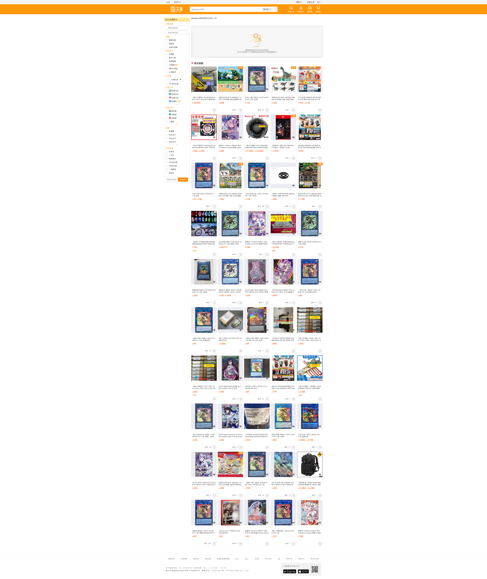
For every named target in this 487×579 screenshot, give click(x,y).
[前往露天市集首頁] (176, 9)
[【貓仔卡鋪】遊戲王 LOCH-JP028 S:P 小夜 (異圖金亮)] (204, 320)
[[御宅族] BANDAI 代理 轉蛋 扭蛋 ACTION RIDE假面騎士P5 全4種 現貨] (310, 127)
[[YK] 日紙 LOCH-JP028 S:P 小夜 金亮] (204, 175)
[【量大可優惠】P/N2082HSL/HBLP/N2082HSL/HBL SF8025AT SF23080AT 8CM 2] (204, 127)
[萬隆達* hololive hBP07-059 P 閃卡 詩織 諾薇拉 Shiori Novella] (257, 512)
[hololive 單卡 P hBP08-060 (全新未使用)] (230, 512)
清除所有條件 (172, 179)
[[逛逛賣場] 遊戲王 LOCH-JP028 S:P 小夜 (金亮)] (283, 416)
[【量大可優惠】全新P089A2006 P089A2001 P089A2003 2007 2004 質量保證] (283, 223)
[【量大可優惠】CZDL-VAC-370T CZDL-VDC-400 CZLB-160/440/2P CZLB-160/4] (310, 320)
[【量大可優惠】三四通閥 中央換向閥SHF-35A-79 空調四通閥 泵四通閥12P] (310, 368)
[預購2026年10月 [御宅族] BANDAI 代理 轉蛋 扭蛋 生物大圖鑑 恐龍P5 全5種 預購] (230, 175)
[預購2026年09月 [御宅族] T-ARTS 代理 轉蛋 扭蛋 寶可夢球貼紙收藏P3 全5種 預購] (230, 464)
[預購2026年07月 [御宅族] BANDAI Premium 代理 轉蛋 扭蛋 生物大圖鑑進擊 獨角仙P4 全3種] (310, 175)
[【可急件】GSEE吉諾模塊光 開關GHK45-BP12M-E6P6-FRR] (283, 320)
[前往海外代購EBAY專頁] (299, 2)
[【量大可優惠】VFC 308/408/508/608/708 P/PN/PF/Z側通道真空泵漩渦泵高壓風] (257, 127)
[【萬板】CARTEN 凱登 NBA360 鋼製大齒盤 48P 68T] (283, 175)
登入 (319, 2)
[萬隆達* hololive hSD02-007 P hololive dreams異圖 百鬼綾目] (310, 512)
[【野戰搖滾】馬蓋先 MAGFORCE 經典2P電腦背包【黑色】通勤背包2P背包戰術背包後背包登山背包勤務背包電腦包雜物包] (310, 464)
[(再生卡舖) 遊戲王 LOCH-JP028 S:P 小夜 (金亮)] (257, 79)
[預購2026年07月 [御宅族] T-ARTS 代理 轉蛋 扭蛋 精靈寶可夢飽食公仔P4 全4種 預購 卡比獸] (230, 79)
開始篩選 (183, 179)
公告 (168, 2)
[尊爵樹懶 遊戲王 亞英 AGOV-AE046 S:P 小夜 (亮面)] (204, 271)
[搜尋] (274, 9)
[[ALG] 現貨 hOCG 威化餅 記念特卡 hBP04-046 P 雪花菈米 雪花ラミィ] (283, 464)
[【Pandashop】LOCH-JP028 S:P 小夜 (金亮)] (257, 175)
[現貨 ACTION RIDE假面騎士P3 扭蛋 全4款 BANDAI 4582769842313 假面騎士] (283, 368)
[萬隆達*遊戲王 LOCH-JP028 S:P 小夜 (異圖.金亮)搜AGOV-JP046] (204, 512)
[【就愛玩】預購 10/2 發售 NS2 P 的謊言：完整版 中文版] (283, 127)
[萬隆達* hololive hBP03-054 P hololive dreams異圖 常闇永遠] (257, 223)
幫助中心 (177, 2)
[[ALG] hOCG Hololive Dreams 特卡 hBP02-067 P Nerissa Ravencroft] (230, 416)
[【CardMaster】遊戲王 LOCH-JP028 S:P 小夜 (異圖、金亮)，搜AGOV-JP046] (204, 416)
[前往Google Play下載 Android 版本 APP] (289, 571)
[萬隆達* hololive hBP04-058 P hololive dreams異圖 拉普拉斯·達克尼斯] (230, 127)
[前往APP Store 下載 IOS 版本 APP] (303, 571)
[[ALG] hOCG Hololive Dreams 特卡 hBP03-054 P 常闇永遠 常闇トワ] (204, 464)
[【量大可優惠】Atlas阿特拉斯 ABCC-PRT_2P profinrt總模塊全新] (204, 79)
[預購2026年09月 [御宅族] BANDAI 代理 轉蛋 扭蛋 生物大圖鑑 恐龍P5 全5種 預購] (283, 79)
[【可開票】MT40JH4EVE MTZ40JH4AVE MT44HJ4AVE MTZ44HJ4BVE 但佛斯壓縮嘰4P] (257, 416)
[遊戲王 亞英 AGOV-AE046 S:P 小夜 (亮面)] (310, 223)
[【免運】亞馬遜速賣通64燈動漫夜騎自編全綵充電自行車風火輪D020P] (204, 223)
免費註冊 (310, 2)
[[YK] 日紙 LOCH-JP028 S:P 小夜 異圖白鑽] (310, 416)
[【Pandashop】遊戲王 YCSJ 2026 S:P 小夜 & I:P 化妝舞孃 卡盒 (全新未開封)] (283, 271)
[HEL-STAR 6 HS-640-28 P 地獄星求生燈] (230, 320)
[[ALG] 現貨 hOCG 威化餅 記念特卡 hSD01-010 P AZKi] (230, 368)
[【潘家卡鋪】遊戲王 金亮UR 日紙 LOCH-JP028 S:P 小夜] (257, 464)
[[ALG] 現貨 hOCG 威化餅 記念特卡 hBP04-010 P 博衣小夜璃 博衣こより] (257, 271)
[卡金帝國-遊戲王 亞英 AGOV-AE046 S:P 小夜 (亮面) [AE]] (230, 223)
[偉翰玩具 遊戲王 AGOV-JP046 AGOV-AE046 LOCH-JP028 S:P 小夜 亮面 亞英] (230, 271)
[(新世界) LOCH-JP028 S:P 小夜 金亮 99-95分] (257, 368)
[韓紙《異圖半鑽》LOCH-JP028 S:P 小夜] (283, 512)
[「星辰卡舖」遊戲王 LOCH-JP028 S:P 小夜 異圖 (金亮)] (310, 271)
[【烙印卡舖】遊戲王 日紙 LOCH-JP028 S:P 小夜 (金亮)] (257, 320)
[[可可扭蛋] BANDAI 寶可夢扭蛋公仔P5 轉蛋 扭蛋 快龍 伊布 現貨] (310, 79)
